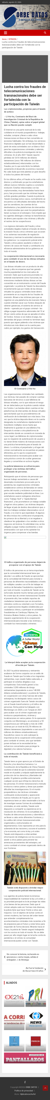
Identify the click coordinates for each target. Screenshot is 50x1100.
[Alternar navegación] (5, 33)
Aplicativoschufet (28, 1094)
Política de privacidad (24, 1090)
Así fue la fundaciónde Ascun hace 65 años (33, 969)
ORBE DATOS (31, 1087)
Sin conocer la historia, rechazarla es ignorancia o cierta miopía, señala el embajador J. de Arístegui (23, 957)
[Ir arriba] (45, 1088)
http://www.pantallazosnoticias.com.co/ (25, 1060)
